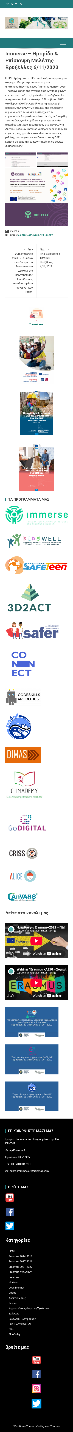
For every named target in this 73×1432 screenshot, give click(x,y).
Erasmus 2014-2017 (20, 1256)
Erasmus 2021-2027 (20, 1266)
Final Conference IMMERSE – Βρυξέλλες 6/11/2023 (50, 258)
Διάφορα (22, 235)
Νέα (42, 235)
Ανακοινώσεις (17, 1298)
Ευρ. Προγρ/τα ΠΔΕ (20, 1324)
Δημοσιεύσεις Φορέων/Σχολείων (29, 1308)
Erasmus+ (15, 1277)
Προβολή (49, 235)
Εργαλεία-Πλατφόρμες (22, 1318)
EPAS (12, 1251)
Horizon (13, 1282)
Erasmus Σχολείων (20, 1272)
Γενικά (12, 1303)
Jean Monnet (16, 1287)
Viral (38, 1426)
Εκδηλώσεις (33, 235)
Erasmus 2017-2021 (20, 1261)
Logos (12, 1292)
